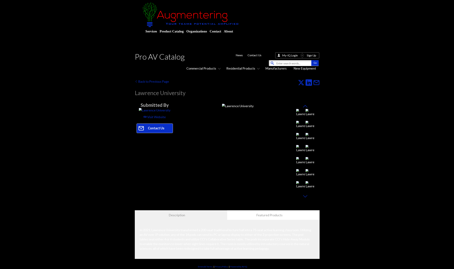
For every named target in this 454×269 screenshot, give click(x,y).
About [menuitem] (228, 31)
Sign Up (311, 55)
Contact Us (254, 55)
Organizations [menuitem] (196, 31)
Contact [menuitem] (215, 31)
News (239, 55)
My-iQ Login (290, 55)
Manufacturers (276, 68)
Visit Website (156, 117)
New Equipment (305, 68)
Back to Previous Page (153, 81)
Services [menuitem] (151, 31)
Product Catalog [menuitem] (172, 31)
